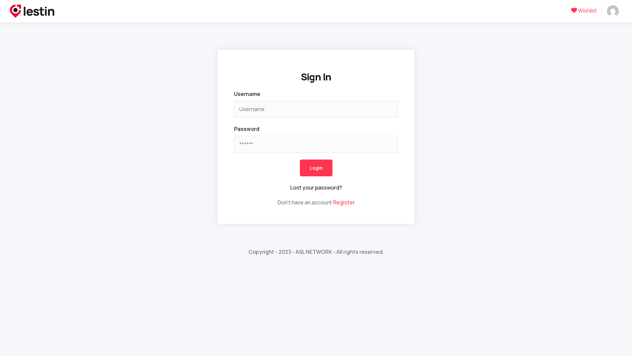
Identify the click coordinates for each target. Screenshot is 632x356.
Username (247, 94)
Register (344, 202)
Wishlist (587, 10)
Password (246, 129)
